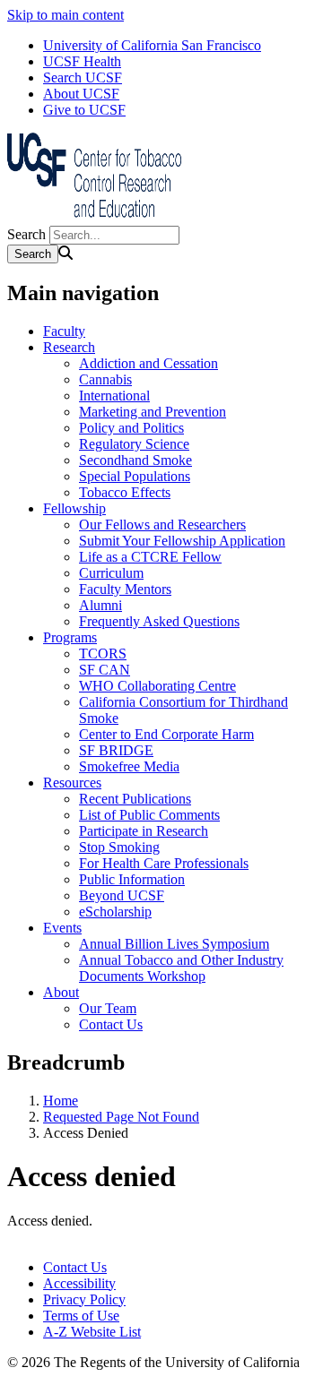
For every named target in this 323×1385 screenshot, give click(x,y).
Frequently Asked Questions (159, 621)
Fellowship (74, 508)
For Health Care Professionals (164, 863)
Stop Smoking (119, 847)
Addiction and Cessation (148, 363)
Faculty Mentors (125, 589)
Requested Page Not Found (121, 1116)
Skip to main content (65, 14)
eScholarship (115, 911)
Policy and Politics (131, 427)
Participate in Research (143, 831)
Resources (72, 782)
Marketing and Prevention (152, 411)
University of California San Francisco (152, 45)
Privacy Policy (84, 1299)
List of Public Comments (149, 814)
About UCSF (81, 93)
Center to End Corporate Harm (166, 734)
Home (60, 1100)
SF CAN (104, 669)
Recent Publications (135, 798)
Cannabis (105, 379)
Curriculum (111, 573)
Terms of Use (81, 1315)
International (114, 395)
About (61, 992)
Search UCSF (82, 77)
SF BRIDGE (116, 750)
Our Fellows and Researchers (162, 524)
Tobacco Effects (124, 492)
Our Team (107, 1008)
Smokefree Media (129, 766)
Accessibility (79, 1283)
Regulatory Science (134, 444)
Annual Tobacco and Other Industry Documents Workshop (181, 968)
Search (26, 234)
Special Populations (134, 476)
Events (62, 927)
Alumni (100, 605)
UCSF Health (82, 61)
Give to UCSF (84, 109)
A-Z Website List (92, 1331)
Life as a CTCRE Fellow (150, 556)
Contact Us (111, 1024)
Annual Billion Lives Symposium (174, 943)
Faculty (64, 331)
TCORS (103, 653)
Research (69, 347)
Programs (70, 637)
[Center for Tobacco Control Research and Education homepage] (97, 217)
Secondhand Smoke (135, 460)
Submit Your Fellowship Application (182, 540)
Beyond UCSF (121, 895)
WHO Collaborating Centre (157, 685)
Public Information (132, 879)
